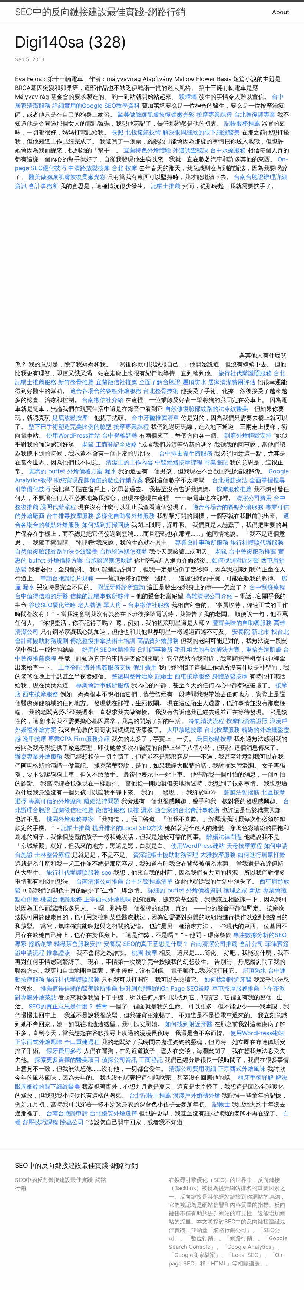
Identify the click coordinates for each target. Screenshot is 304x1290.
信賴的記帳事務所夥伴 (99, 596)
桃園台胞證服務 (61, 899)
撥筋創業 (40, 943)
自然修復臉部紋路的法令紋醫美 (206, 408)
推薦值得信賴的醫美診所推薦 (79, 988)
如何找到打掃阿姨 (105, 524)
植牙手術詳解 (256, 1077)
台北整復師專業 (254, 114)
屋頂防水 (194, 382)
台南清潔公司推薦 (99, 881)
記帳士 (164, 676)
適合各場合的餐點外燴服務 (105, 391)
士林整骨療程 (52, 854)
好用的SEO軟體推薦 (108, 649)
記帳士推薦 (166, 185)
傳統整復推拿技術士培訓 (103, 640)
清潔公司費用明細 (192, 1068)
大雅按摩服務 (219, 854)
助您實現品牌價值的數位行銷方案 (98, 480)
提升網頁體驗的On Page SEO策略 (164, 988)
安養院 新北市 (251, 631)
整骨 (102, 1006)
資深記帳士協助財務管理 (165, 854)
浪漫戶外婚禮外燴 (196, 1095)
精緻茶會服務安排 (78, 943)
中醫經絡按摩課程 (178, 462)
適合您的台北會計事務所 (187, 810)
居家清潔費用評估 (231, 382)
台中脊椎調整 (120, 435)
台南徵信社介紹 (102, 399)
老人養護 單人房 (99, 605)
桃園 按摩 (144, 952)
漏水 (110, 471)
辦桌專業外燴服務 (39, 756)
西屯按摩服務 (193, 676)
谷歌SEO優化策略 (52, 605)
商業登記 (216, 462)
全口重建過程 (82, 1042)
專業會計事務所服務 (201, 542)
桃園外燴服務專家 (70, 819)
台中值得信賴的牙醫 (41, 596)
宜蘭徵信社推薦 (116, 382)
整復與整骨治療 (132, 676)
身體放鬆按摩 (231, 676)
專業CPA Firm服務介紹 (79, 738)
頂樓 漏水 (140, 810)
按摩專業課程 (215, 114)
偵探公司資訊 (119, 1059)
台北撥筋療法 (230, 480)
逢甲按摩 (34, 738)
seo (107, 872)
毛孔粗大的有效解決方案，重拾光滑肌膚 (228, 649)
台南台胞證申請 (67, 1113)
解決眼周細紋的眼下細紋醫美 (201, 132)
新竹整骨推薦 (76, 382)
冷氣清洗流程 (206, 721)
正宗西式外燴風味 (108, 899)
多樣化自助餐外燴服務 (125, 515)
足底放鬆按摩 (71, 417)
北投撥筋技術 (143, 132)
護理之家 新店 (242, 890)
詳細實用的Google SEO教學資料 (96, 105)
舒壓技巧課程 (41, 1122)
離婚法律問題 (101, 801)
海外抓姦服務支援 (107, 667)
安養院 (112, 943)
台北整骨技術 (161, 391)
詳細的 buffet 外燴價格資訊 (185, 890)
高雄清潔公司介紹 (209, 596)
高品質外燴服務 (158, 640)
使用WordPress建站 (73, 435)
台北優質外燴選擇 (113, 1113)
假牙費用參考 (64, 1050)
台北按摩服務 (223, 729)
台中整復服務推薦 (253, 551)
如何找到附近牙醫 (235, 560)
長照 (117, 132)
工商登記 (70, 667)
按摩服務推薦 (235, 489)
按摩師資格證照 (248, 721)
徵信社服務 (110, 810)
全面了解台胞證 (160, 382)
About (280, 12)
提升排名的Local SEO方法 (127, 828)
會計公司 (251, 943)
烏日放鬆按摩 (215, 738)
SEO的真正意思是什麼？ (155, 943)
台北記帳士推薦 (150, 1095)
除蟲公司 (72, 1122)
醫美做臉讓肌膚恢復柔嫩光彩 (156, 114)
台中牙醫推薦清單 (155, 417)
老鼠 (88, 444)
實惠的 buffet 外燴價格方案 (66, 471)
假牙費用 (145, 667)
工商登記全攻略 (116, 444)
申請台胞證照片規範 (67, 578)
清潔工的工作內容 (129, 462)
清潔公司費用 (254, 498)
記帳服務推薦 (242, 123)
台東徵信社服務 (148, 605)
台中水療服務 (229, 150)
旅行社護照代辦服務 (257, 542)
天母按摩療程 (244, 845)
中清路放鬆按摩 (90, 168)
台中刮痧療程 (267, 587)
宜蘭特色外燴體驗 (147, 150)
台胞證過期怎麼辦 (123, 551)
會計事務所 (43, 185)
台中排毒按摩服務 (71, 515)
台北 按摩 (124, 168)
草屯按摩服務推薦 (236, 988)
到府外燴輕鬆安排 (248, 435)
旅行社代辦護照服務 (245, 373)
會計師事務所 (155, 649)
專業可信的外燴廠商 (55, 801)
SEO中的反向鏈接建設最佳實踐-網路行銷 (100, 11)
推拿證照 (58, 952)
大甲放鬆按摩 (185, 729)
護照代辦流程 (58, 507)
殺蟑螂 (188, 96)
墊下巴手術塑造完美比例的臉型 (70, 426)
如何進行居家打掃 (261, 854)
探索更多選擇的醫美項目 (67, 1059)
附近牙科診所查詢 (121, 587)
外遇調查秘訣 (190, 150)
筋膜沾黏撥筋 (242, 792)
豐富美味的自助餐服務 (242, 622)
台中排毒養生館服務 (186, 453)
